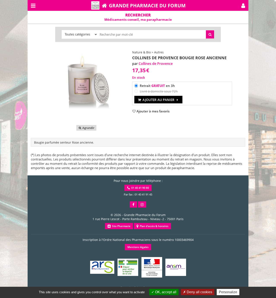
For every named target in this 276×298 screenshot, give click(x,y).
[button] (243, 5)
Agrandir (88, 128)
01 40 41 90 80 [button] (139, 188)
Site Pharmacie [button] (120, 226)
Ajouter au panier (158, 100)
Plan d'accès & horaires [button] (153, 226)
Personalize (228, 292)
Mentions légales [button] (138, 247)
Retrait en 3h (157, 85)
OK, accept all (165, 292)
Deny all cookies (199, 292)
